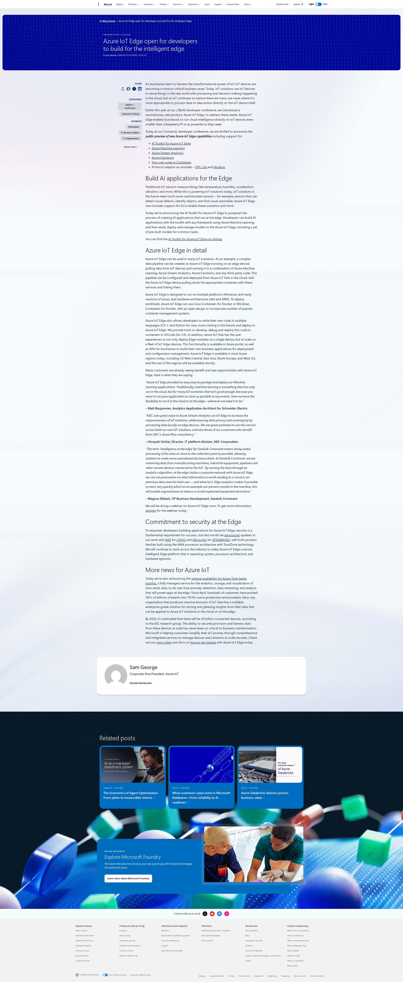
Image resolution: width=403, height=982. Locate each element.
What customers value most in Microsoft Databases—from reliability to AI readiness (201, 797)
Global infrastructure (84, 940)
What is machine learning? (298, 940)
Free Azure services (127, 940)
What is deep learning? (296, 945)
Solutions (148, 4)
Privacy (232, 976)
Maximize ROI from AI (128, 955)
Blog (247, 935)
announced (232, 535)
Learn (207, 4)
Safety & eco (272, 976)
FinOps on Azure (126, 950)
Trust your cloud (82, 950)
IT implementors (131, 138)
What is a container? (295, 961)
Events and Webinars (254, 950)
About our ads (299, 976)
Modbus (219, 167)
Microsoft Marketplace (211, 935)
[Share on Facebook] (128, 89)
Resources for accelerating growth (175, 935)
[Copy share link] (123, 89)
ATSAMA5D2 (221, 540)
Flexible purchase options (130, 945)
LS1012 (181, 540)
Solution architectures (170, 940)
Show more (130, 146)
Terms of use (244, 976)
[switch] (318, 4)
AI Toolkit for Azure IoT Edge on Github (195, 239)
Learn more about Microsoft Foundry (128, 878)
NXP (168, 540)
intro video (164, 642)
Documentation (251, 930)
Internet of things (130, 114)
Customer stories (83, 961)
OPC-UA (201, 167)
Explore (119, 4)
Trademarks (258, 976)
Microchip (200, 540)
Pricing (163, 4)
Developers (133, 127)
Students (249, 945)
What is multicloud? (295, 935)
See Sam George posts (141, 683)
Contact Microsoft (217, 976)
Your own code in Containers (171, 162)
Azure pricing (125, 935)
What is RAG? (292, 966)
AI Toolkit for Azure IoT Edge (171, 143)
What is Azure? (82, 930)
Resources (193, 4)
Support (218, 4)
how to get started (203, 642)
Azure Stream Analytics (168, 153)
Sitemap (202, 976)
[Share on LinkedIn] (140, 89)
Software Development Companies (216, 930)
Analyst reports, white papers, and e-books (263, 955)
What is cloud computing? (298, 930)
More (246, 4)
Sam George (111, 55)
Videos (248, 961)
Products (132, 4)
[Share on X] (134, 89)
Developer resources (253, 940)
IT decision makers (130, 132)
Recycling (285, 976)
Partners (177, 4)
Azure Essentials (82, 955)
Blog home (109, 21)
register (150, 510)
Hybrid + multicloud (130, 106)
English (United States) (89, 975)
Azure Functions (163, 157)
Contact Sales (233, 4)
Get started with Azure (85, 935)
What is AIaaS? (293, 950)
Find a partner (207, 940)
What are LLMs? (293, 955)
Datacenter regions (83, 945)
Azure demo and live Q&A (171, 950)
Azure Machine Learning (168, 148)
